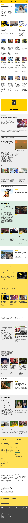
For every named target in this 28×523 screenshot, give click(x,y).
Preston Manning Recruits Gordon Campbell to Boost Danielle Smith (24, 83)
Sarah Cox (9, 53)
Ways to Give (2, 518)
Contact (2, 512)
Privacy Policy (2, 516)
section (2, 410)
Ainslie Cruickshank (3, 181)
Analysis (16, 189)
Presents (23, 61)
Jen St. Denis (16, 341)
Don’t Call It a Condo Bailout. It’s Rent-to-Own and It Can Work (20, 384)
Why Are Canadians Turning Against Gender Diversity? (17, 46)
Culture (16, 61)
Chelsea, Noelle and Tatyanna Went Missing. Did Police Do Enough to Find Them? (23, 367)
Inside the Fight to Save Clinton (20, 150)
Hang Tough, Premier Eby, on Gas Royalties (13, 28)
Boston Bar (8, 160)
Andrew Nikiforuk (3, 15)
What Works (6, 412)
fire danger (4, 153)
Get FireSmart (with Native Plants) (6, 443)
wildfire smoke (6, 157)
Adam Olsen (9, 90)
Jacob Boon (2, 36)
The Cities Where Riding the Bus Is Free (23, 428)
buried (11, 346)
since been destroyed (5, 349)
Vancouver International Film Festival (23, 303)
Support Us (2, 519)
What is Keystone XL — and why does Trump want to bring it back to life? (6, 488)
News (15, 149)
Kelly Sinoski (16, 154)
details (5, 335)
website (13, 133)
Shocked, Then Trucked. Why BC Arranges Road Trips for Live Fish (10, 46)
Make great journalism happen (9, 498)
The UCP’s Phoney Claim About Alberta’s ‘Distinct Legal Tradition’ (3, 63)
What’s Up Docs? (22, 301)
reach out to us (3, 224)
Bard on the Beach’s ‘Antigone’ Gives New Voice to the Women (23, 235)
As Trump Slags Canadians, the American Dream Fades (21, 191)
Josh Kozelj (11, 434)
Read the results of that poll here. (18, 456)
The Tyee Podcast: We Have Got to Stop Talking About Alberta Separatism (4, 29)
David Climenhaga (3, 53)
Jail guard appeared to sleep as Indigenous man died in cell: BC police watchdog (21, 481)
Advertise (2, 514)
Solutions (9, 513)
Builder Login (16, 508)
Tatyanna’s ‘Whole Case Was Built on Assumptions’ (13, 366)
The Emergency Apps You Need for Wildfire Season (14, 176)
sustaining (3, 407)
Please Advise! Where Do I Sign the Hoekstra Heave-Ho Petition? (20, 312)
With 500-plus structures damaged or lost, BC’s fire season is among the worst (7, 492)
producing (10, 406)
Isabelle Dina (2, 238)
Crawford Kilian (21, 181)
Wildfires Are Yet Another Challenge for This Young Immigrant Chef (17, 64)
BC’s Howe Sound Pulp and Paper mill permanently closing (6, 472)
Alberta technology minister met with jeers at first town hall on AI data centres (7, 475)
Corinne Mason (17, 52)
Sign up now (14, 109)
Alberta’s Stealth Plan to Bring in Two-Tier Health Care (10, 63)
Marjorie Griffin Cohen (17, 260)
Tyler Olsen (16, 70)
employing (2, 406)
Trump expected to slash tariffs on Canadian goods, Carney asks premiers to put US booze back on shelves (7, 481)
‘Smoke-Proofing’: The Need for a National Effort (23, 176)
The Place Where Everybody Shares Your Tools (21, 411)
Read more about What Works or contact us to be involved (7, 416)
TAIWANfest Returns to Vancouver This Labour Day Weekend (24, 64)
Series (8, 515)
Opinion (2, 4)
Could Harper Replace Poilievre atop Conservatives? (17, 83)
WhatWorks (9, 516)
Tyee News (2, 26)
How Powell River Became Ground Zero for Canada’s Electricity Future (20, 254)
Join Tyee (4, 503)
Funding (2, 513)
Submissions (2, 517)
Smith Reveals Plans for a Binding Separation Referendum (3, 47)
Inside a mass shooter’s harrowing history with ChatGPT (7, 478)
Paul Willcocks (21, 34)
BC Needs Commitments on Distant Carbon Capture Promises (10, 83)
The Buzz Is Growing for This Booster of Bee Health (14, 428)
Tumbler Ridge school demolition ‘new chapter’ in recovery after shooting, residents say (6, 484)
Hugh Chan (2, 91)
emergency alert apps (9, 154)
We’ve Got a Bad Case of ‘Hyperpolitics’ (13, 235)
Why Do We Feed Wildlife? (24, 45)
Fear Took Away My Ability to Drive (4, 235)
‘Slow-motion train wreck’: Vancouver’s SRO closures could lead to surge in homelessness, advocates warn (20, 473)
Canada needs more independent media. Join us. (13, 106)
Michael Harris (17, 89)
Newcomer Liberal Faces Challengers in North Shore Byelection (3, 83)
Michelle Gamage (24, 51)
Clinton (2, 161)
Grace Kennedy (12, 180)
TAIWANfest (23, 73)
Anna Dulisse (2, 434)
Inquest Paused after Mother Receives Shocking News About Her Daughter (4, 367)
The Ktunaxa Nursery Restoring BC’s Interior (4, 428)
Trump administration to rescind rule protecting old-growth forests (20, 477)
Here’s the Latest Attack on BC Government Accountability (22, 29)
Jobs (1, 515)
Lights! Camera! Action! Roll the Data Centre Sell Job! (7, 8)
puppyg (1, 465)
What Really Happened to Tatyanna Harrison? (21, 337)
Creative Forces (10, 220)
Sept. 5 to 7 (7, 119)
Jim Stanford (11, 32)
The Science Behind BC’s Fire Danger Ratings (4, 176)
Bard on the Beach (21, 242)
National (9, 512)
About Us (2, 508)
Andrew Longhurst (10, 69)
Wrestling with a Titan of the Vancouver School (20, 216)
